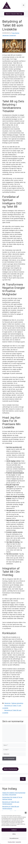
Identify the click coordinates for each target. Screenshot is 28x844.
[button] (25, 812)
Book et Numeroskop (10, 769)
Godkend (14, 830)
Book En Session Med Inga (14, 14)
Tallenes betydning (17, 703)
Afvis (14, 834)
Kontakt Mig (18, 842)
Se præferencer (14, 838)
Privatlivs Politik (11, 842)
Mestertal (7, 703)
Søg (23, 779)
